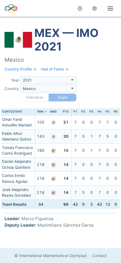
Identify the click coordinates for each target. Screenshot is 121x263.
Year (15, 80)
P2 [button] (83, 111)
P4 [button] (100, 111)
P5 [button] (107, 111)
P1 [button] (75, 111)
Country (12, 88)
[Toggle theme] (80, 8)
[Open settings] (94, 8)
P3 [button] (91, 111)
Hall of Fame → (55, 69)
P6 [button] (116, 111)
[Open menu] (110, 8)
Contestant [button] (12, 111)
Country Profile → (21, 69)
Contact (99, 255)
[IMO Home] (11, 8)
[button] (40, 111)
